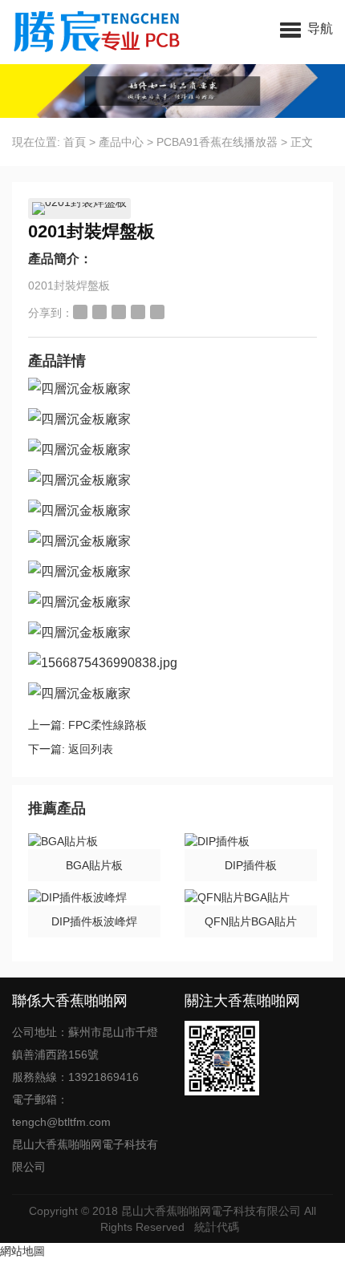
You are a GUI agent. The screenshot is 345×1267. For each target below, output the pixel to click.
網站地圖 (22, 1251)
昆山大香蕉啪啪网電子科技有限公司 (211, 1210)
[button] (306, 28)
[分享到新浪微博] (80, 312)
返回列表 (90, 749)
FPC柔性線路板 (107, 725)
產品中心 (121, 142)
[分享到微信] (138, 312)
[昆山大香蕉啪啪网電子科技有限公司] (98, 32)
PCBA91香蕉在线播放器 (217, 142)
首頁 (74, 142)
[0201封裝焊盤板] (79, 208)
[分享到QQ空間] (99, 312)
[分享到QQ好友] (119, 312)
